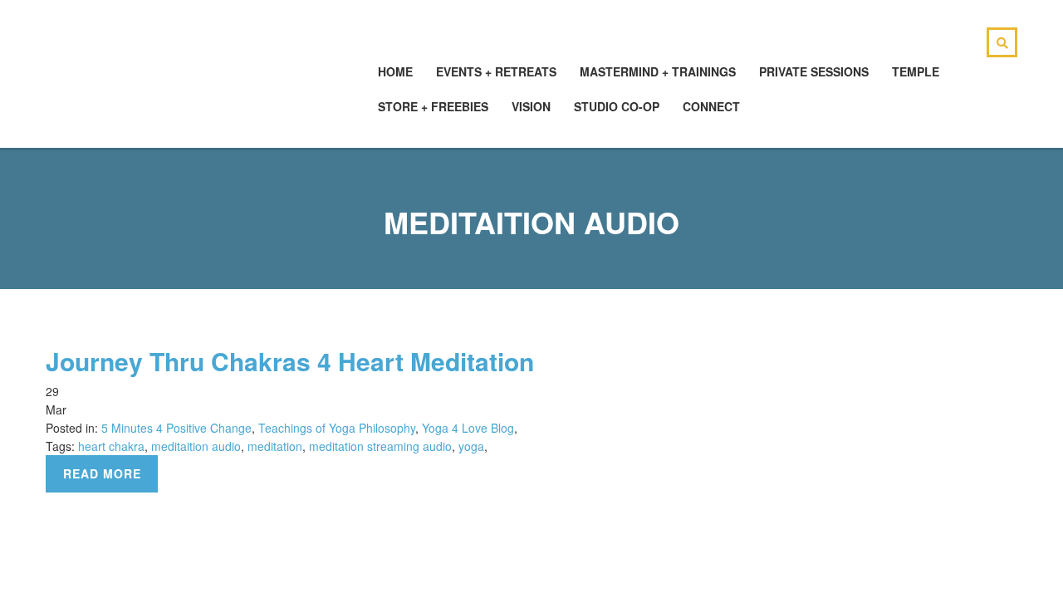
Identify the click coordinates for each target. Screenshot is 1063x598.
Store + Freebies (433, 106)
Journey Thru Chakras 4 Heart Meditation (290, 361)
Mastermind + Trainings (658, 71)
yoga (471, 446)
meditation (274, 446)
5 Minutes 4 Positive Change (176, 427)
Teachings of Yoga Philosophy (336, 427)
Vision (531, 106)
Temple (915, 71)
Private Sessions (814, 71)
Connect (711, 106)
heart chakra (111, 446)
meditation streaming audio (380, 446)
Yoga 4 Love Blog (468, 427)
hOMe (395, 71)
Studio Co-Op (616, 106)
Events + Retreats (496, 71)
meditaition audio (196, 446)
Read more (102, 473)
